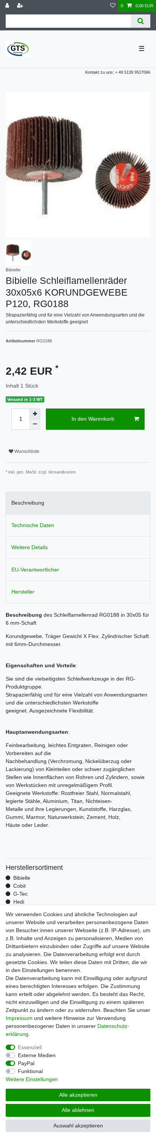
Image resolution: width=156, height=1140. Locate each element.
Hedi (18, 902)
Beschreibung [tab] (27, 503)
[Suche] (140, 21)
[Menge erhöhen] (35, 413)
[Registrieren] (20, 6)
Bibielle (21, 878)
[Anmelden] (8, 6)
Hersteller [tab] (22, 592)
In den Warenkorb (93, 419)
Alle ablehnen (78, 1110)
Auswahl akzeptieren (78, 1126)
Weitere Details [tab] (29, 547)
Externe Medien (37, 1055)
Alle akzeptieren (78, 1095)
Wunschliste (26, 451)
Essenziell (30, 1047)
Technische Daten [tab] (32, 525)
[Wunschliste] (113, 6)
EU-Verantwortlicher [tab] (35, 570)
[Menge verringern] (35, 424)
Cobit (19, 886)
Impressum (19, 1018)
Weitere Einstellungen (32, 1079)
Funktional (30, 1071)
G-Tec (20, 894)
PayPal (26, 1063)
